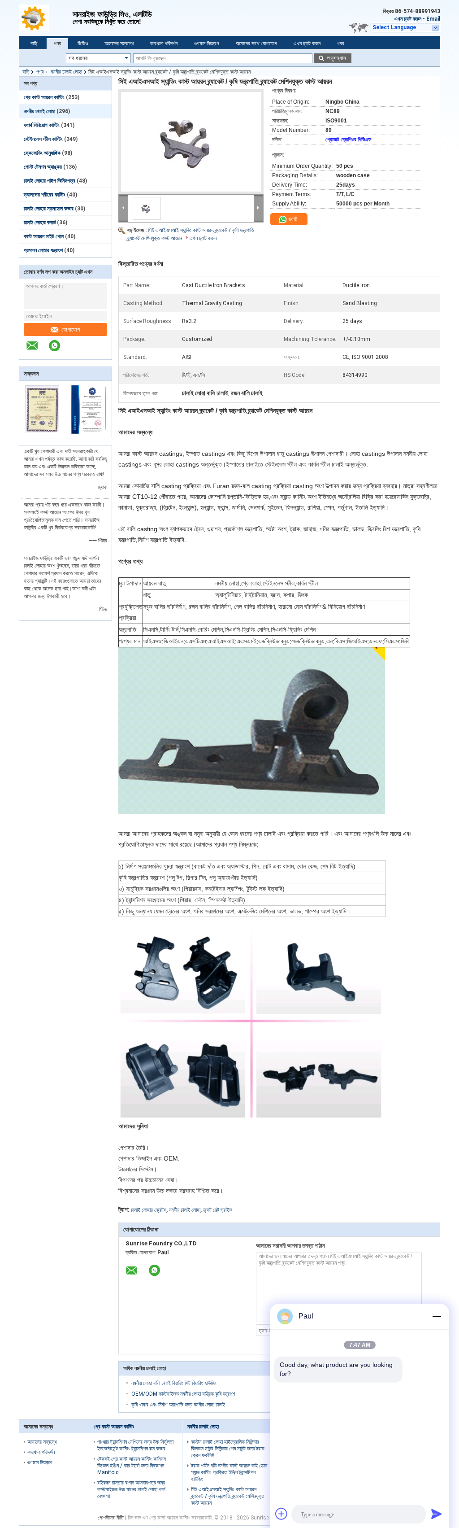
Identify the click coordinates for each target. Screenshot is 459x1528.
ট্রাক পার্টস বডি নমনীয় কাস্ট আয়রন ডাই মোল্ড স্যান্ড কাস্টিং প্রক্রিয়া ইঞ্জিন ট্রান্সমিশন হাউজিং (229, 1472)
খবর (340, 43)
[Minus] (436, 1316)
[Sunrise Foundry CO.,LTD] (46, 18)
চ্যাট (292, 219)
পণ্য (57, 43)
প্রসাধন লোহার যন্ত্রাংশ (43, 250)
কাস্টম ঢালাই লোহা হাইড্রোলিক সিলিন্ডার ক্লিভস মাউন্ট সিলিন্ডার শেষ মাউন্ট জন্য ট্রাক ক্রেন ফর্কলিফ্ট (227, 1448)
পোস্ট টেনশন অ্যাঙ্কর (43, 167)
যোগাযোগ (70, 329)
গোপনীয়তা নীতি (111, 1518)
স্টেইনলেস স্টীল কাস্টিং (43, 139)
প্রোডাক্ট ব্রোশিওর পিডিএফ (348, 139)
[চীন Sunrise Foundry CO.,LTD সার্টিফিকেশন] (42, 432)
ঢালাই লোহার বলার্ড (40, 222)
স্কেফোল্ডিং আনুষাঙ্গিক (42, 153)
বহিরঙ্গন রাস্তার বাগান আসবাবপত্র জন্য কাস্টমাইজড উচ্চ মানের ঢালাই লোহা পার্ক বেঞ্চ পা (131, 1489)
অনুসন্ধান (336, 58)
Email (433, 19)
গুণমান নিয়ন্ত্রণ (206, 43)
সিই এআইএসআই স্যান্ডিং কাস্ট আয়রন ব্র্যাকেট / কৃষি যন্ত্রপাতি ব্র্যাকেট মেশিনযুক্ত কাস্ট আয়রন (227, 1496)
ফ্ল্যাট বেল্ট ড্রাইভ (217, 1210)
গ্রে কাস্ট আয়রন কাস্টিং (44, 97)
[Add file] (281, 1514)
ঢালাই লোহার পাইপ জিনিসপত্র (49, 181)
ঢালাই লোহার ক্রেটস (148, 1210)
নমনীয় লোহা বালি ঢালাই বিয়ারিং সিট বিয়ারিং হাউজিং (174, 1383)
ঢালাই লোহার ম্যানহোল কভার (49, 208)
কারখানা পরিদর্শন (164, 43)
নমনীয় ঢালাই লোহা (66, 72)
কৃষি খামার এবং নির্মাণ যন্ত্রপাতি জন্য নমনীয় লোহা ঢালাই (178, 1404)
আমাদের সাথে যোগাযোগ (256, 43)
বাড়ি (33, 43)
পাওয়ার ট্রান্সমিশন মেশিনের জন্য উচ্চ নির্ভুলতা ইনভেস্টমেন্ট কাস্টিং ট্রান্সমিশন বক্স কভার (135, 1445)
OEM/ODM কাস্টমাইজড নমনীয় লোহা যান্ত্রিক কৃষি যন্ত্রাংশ (183, 1394)
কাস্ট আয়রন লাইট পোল (44, 236)
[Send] (436, 1514)
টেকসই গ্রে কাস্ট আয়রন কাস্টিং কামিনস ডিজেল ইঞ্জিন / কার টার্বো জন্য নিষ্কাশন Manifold (131, 1466)
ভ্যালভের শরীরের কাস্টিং (44, 195)
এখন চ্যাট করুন (407, 19)
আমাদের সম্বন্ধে (119, 43)
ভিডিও (83, 43)
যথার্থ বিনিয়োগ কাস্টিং (42, 125)
